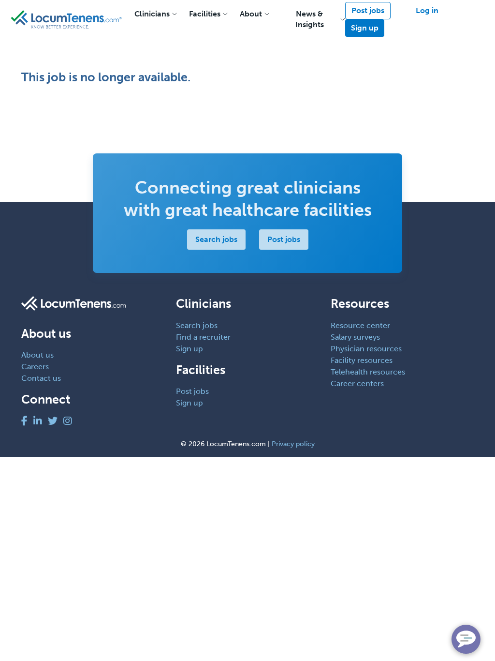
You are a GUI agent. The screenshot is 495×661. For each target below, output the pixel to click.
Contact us (41, 378)
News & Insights (309, 19)
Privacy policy (293, 444)
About (251, 13)
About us (37, 355)
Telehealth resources (368, 371)
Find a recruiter (203, 337)
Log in (427, 10)
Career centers (357, 383)
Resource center (360, 325)
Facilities (204, 13)
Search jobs (216, 239)
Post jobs (367, 10)
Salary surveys (355, 337)
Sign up (365, 27)
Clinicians (152, 13)
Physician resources (366, 348)
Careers (35, 366)
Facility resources (362, 360)
